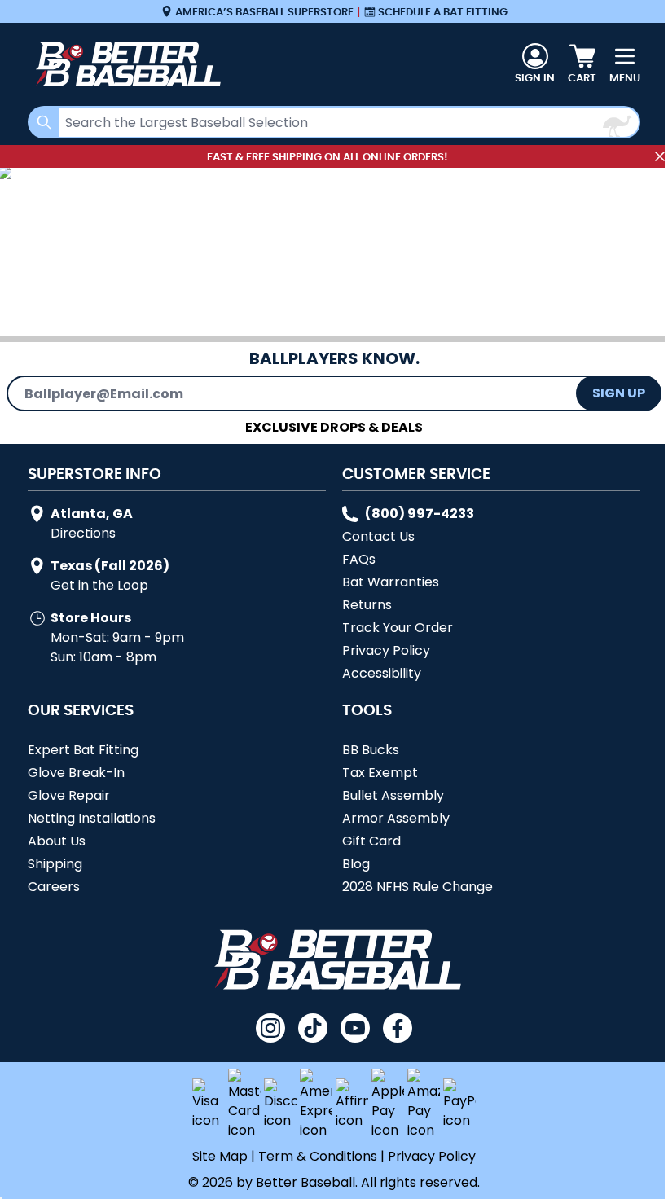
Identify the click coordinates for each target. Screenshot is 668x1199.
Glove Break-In (76, 772)
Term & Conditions (317, 1156)
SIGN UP (618, 393)
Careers (54, 886)
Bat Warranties (390, 582)
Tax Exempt (380, 772)
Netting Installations (92, 818)
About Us (57, 841)
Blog (356, 863)
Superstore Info (94, 473)
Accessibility (381, 673)
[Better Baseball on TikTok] (312, 1028)
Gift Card (371, 841)
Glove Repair (69, 795)
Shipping (55, 863)
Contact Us (378, 536)
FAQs (359, 559)
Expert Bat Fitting (83, 749)
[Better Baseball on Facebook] (397, 1028)
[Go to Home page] (125, 64)
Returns (367, 604)
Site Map (220, 1156)
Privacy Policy (386, 650)
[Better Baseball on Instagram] (270, 1028)
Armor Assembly (396, 818)
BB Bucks (370, 749)
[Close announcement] (660, 156)
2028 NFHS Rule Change (417, 886)
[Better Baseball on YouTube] (355, 1028)
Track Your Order (397, 627)
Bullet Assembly (393, 795)
